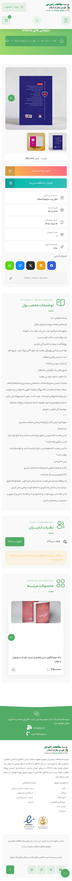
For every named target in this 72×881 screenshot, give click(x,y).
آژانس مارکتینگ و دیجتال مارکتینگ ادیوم (27, 857)
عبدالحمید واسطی (25, 793)
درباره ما (62, 811)
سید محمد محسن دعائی (22, 788)
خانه (54, 41)
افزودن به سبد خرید (40, 171)
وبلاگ (63, 793)
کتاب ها (45, 41)
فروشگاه (62, 797)
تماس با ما (61, 806)
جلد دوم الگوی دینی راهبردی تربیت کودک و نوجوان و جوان (36, 660)
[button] (11, 98)
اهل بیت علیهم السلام (25, 41)
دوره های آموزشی (58, 802)
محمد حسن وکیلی (25, 797)
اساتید (30, 802)
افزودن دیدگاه (15, 542)
